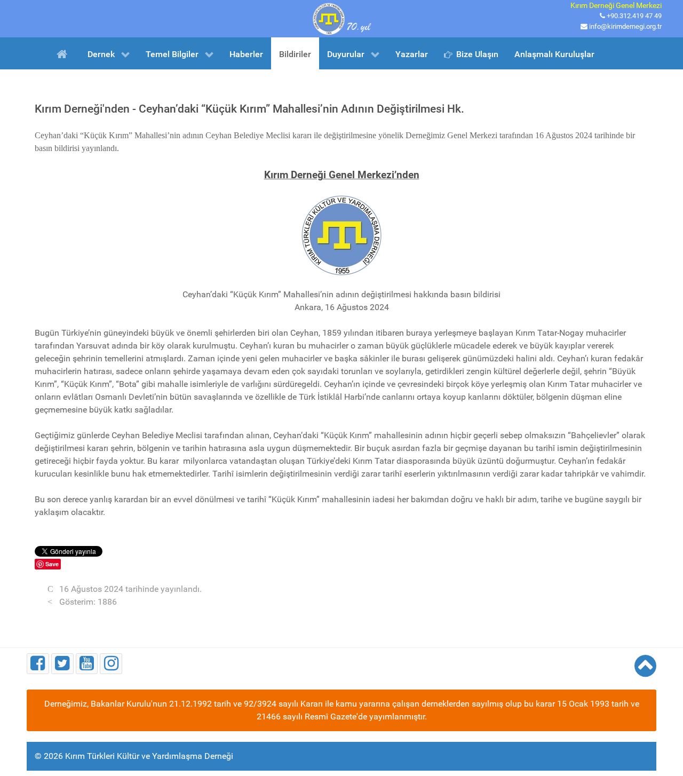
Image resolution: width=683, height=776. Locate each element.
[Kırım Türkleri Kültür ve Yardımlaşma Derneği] (341, 18)
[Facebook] (38, 663)
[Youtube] (87, 663)
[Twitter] (62, 663)
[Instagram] (111, 663)
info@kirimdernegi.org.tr (625, 26)
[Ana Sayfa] (64, 53)
